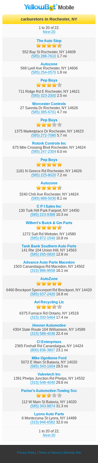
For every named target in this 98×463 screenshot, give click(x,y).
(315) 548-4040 (42, 382)
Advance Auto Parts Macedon (49, 262)
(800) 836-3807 (42, 350)
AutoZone (49, 279)
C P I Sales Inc (49, 206)
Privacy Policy (26, 452)
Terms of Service (50, 452)
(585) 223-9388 (42, 215)
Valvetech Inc (49, 374)
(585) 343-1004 (42, 366)
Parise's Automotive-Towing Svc (49, 391)
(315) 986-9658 (42, 271)
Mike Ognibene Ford (49, 358)
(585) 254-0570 (43, 72)
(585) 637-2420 (42, 294)
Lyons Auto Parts (49, 414)
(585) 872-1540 (42, 238)
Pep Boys (49, 80)
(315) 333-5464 (42, 317)
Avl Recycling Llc (49, 302)
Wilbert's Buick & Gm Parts (49, 223)
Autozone (49, 64)
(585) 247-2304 (43, 151)
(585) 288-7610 (43, 56)
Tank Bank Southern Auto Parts (49, 246)
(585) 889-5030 (43, 198)
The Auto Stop (49, 41)
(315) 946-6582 (42, 422)
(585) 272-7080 (43, 135)
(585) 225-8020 (43, 175)
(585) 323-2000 (43, 96)
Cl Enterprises (49, 342)
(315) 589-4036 (42, 334)
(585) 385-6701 (43, 112)
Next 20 (49, 32)
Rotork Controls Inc (49, 143)
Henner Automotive (49, 325)
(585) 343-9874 (42, 406)
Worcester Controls (49, 104)
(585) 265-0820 (42, 254)
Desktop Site (72, 452)
